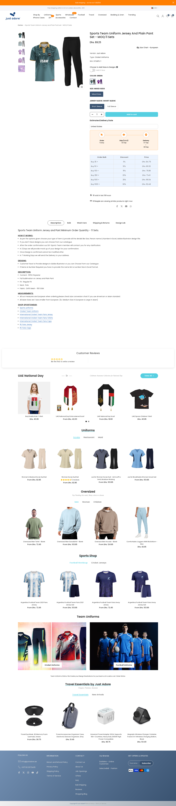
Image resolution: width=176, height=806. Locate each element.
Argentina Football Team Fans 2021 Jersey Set (70, 603)
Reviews (78, 789)
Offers (78, 776)
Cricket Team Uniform (29, 311)
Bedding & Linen (117, 15)
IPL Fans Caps (25, 328)
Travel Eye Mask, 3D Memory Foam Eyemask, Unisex (34, 735)
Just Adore (101, 53)
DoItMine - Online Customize (106, 762)
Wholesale (70, 14)
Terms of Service (54, 776)
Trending (132, 15)
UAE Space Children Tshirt (142, 416)
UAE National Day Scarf (106, 416)
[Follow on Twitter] (24, 772)
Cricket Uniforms (102, 57)
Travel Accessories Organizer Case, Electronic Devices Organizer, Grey (70, 735)
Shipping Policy (53, 771)
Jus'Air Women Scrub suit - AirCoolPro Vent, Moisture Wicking (106, 478)
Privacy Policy (52, 767)
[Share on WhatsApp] (131, 206)
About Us (79, 767)
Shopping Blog (81, 794)
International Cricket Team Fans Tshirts (36, 318)
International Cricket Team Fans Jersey (36, 314)
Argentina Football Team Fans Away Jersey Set (142, 603)
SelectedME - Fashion (108, 768)
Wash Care (82, 223)
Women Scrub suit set (70, 477)
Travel (91, 15)
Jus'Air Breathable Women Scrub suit (142, 477)
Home (20, 25)
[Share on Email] (126, 206)
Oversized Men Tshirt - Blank (34, 541)
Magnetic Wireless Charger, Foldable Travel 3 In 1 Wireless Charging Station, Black (142, 736)
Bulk (69, 223)
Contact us (80, 762)
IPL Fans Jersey (26, 324)
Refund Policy (90, 803)
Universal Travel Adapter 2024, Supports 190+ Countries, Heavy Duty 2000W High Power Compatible (106, 736)
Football (81, 15)
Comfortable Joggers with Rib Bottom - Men (142, 542)
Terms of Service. (101, 803)
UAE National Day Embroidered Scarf (70, 416)
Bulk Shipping (80, 785)
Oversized (102, 15)
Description (56, 223)
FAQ (77, 780)
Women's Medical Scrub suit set (34, 477)
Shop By (36, 15)
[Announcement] (88, 2)
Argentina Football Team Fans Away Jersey (106, 603)
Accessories (60, 17)
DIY (51, 17)
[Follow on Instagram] (28, 772)
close (3, 2)
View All (148, 375)
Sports (58, 15)
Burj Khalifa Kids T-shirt (34, 416)
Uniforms (48, 15)
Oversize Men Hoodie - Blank (106, 541)
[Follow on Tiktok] (37, 772)
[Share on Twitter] (122, 206)
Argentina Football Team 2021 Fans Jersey (34, 603)
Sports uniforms (26, 308)
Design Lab (120, 223)
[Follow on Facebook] (19, 772)
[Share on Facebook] (117, 206)
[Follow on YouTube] (33, 772)
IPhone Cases (39, 17)
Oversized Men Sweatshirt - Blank (70, 541)
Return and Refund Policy (57, 762)
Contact (73, 17)
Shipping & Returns (101, 223)
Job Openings (81, 771)
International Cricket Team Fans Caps (36, 321)
